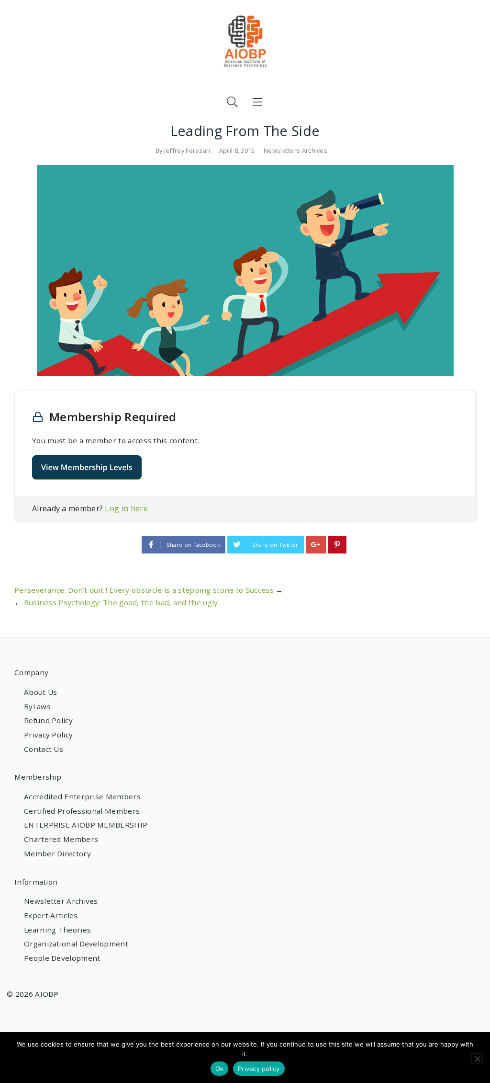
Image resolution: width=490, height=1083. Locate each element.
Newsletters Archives (295, 150)
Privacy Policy (48, 734)
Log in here (126, 508)
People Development (62, 958)
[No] (477, 1058)
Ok (219, 1068)
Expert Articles (51, 915)
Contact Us (43, 749)
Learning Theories (57, 929)
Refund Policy (48, 720)
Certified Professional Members (82, 811)
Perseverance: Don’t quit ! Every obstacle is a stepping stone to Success (144, 590)
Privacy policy (259, 1068)
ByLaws (37, 706)
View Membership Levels (87, 467)
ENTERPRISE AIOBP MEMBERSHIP (85, 825)
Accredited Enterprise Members (82, 796)
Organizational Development (76, 943)
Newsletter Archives (61, 901)
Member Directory (57, 853)
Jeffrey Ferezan (187, 150)
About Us (40, 692)
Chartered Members (61, 839)
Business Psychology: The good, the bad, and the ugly (121, 602)
